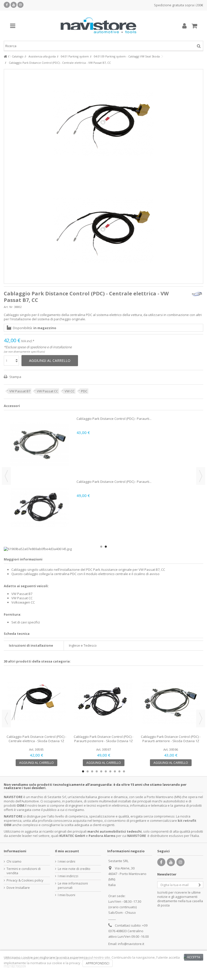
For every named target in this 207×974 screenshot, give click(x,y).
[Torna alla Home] (5, 56)
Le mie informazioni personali (73, 885)
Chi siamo (14, 861)
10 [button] (124, 771)
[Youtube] (14, 5)
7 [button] (110, 771)
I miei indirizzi (68, 876)
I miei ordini (66, 861)
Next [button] (200, 476)
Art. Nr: (8, 307)
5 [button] (101, 771)
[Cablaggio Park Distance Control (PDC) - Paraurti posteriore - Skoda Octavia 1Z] (103, 702)
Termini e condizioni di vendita (24, 871)
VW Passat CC (47, 391)
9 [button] (119, 771)
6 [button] (106, 771)
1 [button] (101, 547)
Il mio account (67, 851)
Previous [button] (6, 476)
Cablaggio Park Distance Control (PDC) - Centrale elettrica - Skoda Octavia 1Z (36, 738)
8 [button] (115, 771)
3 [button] (92, 771)
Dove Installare (18, 888)
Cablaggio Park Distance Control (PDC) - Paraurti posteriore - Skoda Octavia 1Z (103, 738)
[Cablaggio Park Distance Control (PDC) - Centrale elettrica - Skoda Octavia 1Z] (36, 702)
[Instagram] (20, 5)
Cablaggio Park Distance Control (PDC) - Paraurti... (113, 418)
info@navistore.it (131, 943)
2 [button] (106, 547)
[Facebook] (7, 5)
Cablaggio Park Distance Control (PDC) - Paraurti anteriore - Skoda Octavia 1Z (170, 738)
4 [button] (97, 771)
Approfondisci (97, 963)
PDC (84, 391)
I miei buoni (66, 895)
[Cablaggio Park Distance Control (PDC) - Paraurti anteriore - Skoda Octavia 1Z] (170, 702)
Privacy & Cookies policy (25, 880)
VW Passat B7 (19, 391)
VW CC (69, 391)
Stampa (15, 376)
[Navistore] (98, 25)
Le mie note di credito (74, 869)
